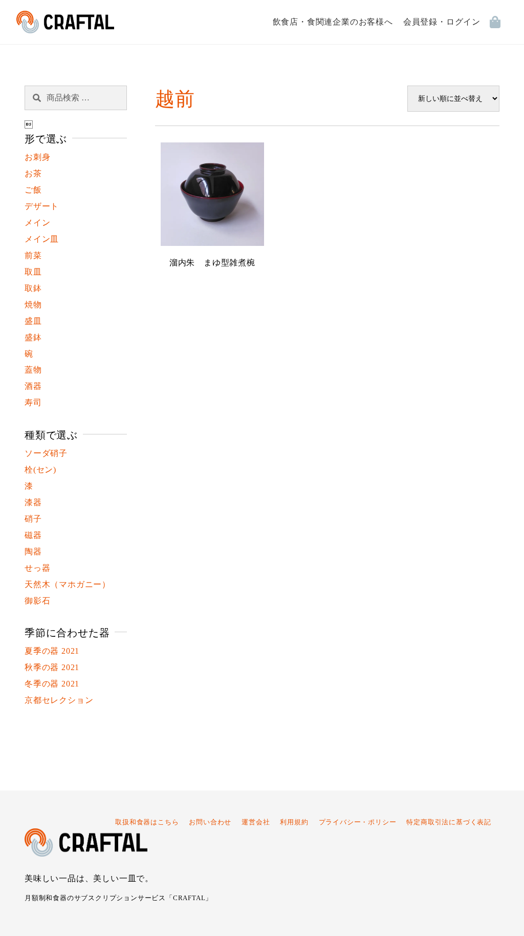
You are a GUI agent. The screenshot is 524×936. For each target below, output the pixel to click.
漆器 (33, 502)
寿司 (33, 402)
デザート (42, 206)
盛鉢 (33, 337)
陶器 (33, 551)
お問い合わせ (210, 822)
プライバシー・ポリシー (358, 822)
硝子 (33, 518)
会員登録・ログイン (442, 21)
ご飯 (33, 189)
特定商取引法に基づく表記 (448, 822)
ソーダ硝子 (46, 453)
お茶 (33, 173)
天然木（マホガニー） (68, 584)
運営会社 (256, 822)
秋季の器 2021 (52, 667)
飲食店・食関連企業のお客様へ (333, 21)
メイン (37, 222)
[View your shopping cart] (499, 22)
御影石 (37, 600)
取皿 (33, 271)
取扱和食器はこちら (147, 822)
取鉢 (33, 288)
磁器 (33, 535)
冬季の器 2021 (52, 683)
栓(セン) (40, 469)
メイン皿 (42, 239)
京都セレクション (59, 700)
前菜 (33, 255)
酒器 (33, 386)
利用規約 (294, 822)
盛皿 (33, 321)
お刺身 (37, 157)
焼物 (33, 304)
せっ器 (37, 568)
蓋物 (33, 369)
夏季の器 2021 (52, 651)
